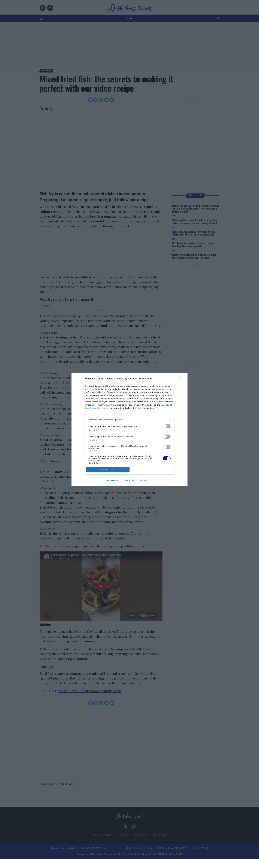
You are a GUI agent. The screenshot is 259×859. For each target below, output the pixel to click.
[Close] (181, 379)
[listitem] (129, 419)
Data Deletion (112, 480)
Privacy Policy (146, 480)
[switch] (167, 426)
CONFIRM (107, 470)
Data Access (129, 480)
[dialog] (129, 429)
